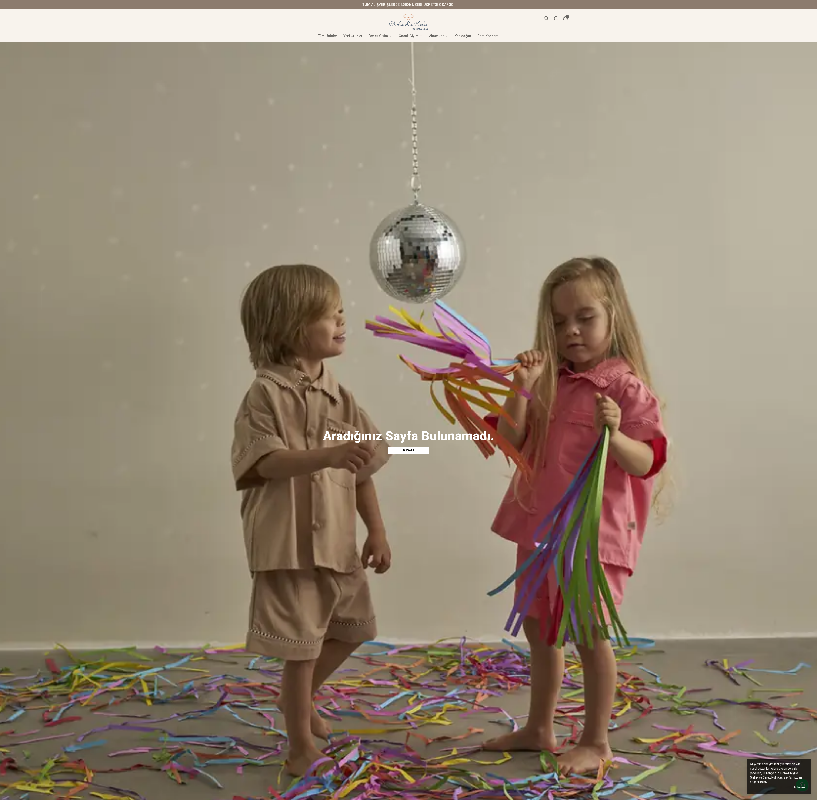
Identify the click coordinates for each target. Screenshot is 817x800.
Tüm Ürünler (327, 36)
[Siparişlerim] (555, 18)
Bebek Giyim (378, 36)
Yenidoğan (463, 36)
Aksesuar (436, 36)
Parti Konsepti (488, 36)
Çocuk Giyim (408, 36)
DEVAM (408, 450)
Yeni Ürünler (352, 36)
